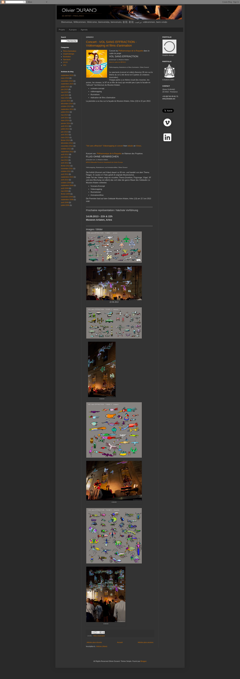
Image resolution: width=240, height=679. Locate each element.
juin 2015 (64, 89)
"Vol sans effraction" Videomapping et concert (104, 146)
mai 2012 (64, 160)
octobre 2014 (66, 106)
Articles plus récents (94, 642)
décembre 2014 (67, 104)
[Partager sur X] (98, 632)
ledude (130, 146)
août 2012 (65, 154)
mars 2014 (65, 120)
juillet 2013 (65, 129)
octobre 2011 (66, 171)
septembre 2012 (67, 152)
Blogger (143, 661)
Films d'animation (99, 636)
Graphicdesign (68, 54)
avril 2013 (64, 135)
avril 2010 (64, 180)
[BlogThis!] (95, 632)
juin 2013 (64, 132)
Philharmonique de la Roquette (130, 51)
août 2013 (65, 126)
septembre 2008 (67, 200)
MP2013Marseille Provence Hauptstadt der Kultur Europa (104, 162)
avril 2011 (64, 174)
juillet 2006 (65, 205)
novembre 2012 (67, 146)
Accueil (120, 642)
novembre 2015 (67, 81)
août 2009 (65, 188)
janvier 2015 (65, 101)
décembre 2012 (67, 143)
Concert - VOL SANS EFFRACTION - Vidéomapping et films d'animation (111, 43)
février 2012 (65, 166)
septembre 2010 (67, 177)
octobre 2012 (66, 149)
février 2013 (65, 140)
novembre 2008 (67, 197)
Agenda (84, 30)
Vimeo (138, 146)
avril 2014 (64, 118)
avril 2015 (64, 95)
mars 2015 (65, 98)
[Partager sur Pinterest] (103, 632)
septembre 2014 (67, 109)
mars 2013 (65, 138)
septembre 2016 (67, 75)
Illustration (67, 57)
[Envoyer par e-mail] (92, 632)
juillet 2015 (65, 87)
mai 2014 (64, 115)
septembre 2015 (67, 84)
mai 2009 (64, 191)
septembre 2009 (67, 185)
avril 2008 (64, 202)
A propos (73, 30)
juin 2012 (64, 157)
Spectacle (67, 60)
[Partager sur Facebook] (100, 632)
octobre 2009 (66, 183)
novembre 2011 (67, 169)
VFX (64, 65)
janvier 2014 (65, 123)
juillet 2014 (65, 112)
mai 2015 (64, 92)
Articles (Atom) (101, 646)
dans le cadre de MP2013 (117, 62)
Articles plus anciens (145, 642)
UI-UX (65, 62)
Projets (62, 30)
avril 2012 (64, 163)
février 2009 (65, 194)
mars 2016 (65, 78)
